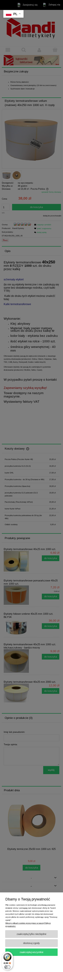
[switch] (7, 967)
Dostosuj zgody (31, 943)
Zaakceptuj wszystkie (31, 952)
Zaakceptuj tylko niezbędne (31, 934)
